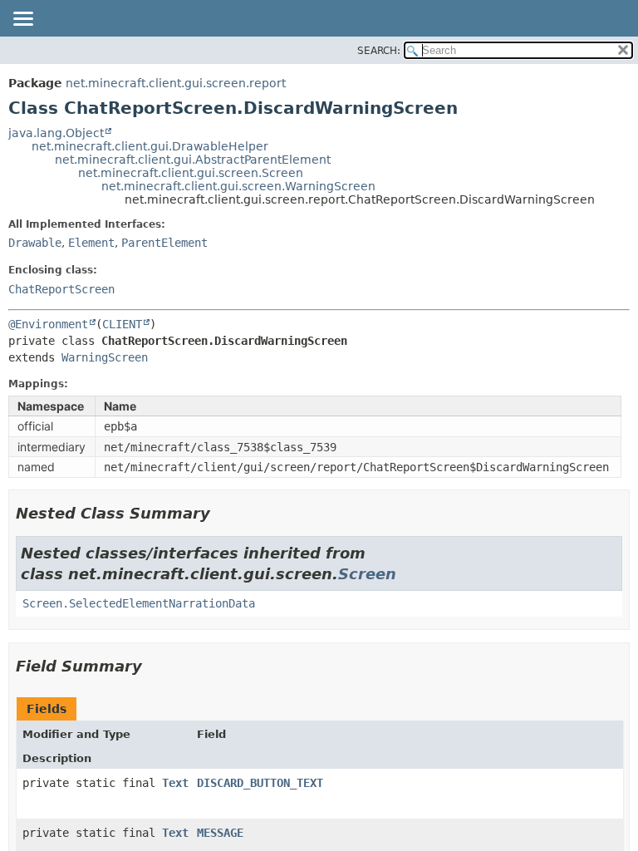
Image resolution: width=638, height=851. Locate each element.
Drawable (34, 242)
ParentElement (164, 242)
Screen (367, 574)
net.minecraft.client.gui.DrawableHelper (150, 146)
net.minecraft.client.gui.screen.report (176, 83)
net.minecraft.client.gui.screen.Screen (190, 173)
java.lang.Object (56, 133)
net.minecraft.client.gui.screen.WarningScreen (238, 186)
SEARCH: (378, 51)
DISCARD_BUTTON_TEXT (260, 783)
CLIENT (122, 324)
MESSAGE (220, 832)
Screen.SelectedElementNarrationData (138, 603)
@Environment (48, 324)
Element (91, 242)
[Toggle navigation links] (22, 20)
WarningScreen (104, 357)
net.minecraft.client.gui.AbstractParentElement (193, 159)
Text (175, 783)
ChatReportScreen (61, 289)
